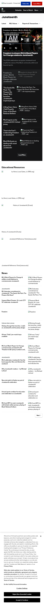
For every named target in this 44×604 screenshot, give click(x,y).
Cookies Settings (21, 588)
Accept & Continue (22, 600)
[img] (10, 48)
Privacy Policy (8, 566)
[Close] (40, 536)
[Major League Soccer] (4, 10)
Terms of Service (29, 570)
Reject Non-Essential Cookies (22, 594)
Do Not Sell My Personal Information (15, 584)
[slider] (22, 43)
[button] (41, 10)
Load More (22, 155)
